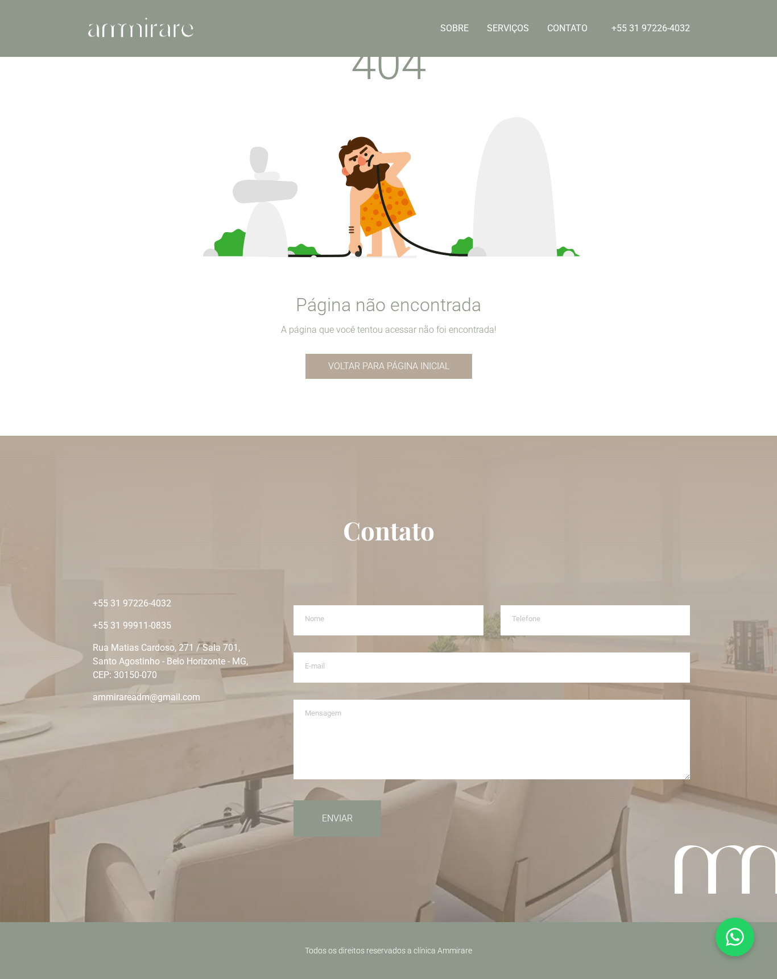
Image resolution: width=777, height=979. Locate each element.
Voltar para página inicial (388, 366)
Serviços (508, 28)
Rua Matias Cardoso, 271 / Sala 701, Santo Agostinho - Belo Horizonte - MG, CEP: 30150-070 (170, 661)
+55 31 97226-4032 (650, 28)
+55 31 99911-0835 (132, 625)
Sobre (454, 28)
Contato (567, 28)
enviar (337, 818)
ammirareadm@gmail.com (146, 697)
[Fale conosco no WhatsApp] (735, 937)
